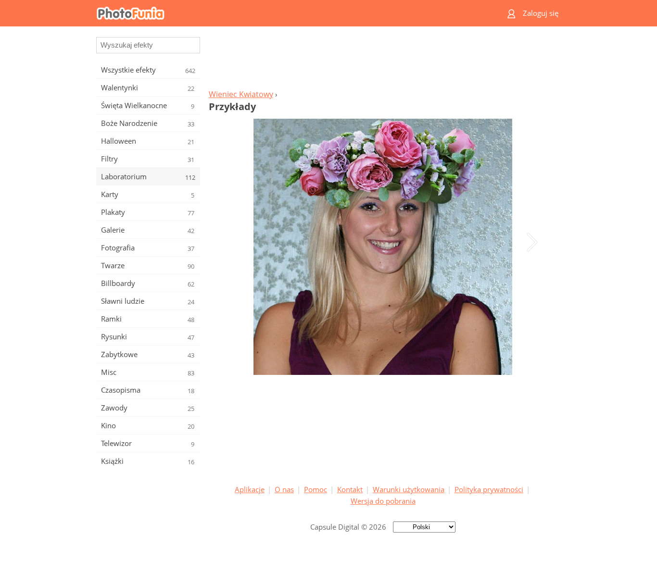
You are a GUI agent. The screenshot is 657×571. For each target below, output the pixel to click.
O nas (284, 489)
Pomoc (315, 489)
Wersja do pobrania (383, 501)
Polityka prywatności (489, 489)
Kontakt (350, 489)
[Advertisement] (383, 60)
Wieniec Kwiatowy (241, 94)
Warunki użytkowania (408, 489)
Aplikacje (250, 489)
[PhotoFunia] (291, 13)
